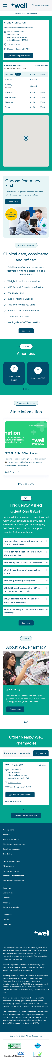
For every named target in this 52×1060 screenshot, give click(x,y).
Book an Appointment (20, 55)
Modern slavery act (11, 871)
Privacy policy (9, 866)
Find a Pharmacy (42, 5)
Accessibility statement (13, 876)
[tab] (23, 389)
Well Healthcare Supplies (14, 844)
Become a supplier (11, 907)
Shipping (6, 902)
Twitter (6, 919)
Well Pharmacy (14, 765)
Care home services (11, 849)
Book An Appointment (21, 794)
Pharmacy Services (13, 801)
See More (26, 623)
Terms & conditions (11, 861)
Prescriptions (8, 830)
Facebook (7, 915)
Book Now (9, 472)
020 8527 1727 (14, 782)
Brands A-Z (7, 854)
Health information (11, 839)
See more (26, 331)
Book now (13, 202)
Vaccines (7, 835)
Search (43, 753)
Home (17, 13)
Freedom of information (13, 880)
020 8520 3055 (13, 44)
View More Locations (24, 815)
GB (23, 13)
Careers (6, 898)
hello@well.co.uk (41, 1006)
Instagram (7, 924)
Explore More (15, 709)
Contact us (8, 893)
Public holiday (41, 65)
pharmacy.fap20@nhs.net (14, 1003)
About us (7, 888)
